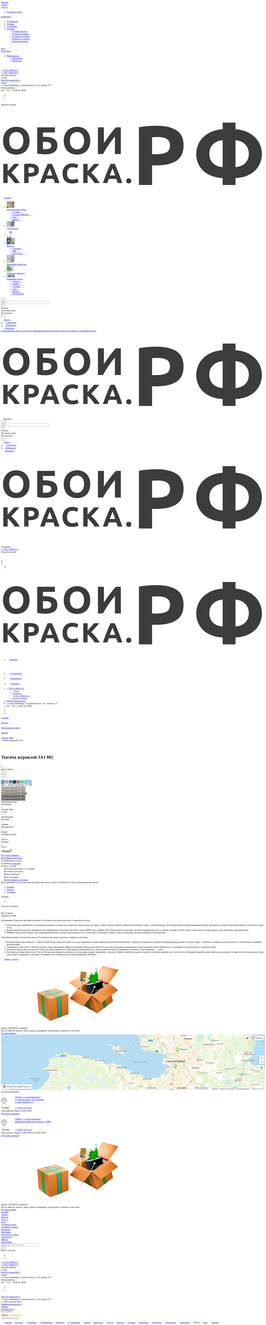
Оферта (4, 1239)
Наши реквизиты (20, 41)
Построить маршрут (10, 1114)
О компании (12, 21)
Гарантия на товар (21, 36)
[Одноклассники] (6, 782)
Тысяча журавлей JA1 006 (13, 788)
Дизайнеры (12, 26)
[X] (14, 782)
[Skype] (26, 782)
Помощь (11, 29)
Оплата (10, 889)
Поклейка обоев (14, 12)
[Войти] (2, 558)
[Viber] (18, 782)
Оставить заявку (9, 1033)
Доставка (11, 892)
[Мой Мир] (10, 782)
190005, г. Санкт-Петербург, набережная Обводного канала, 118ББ (33, 1120)
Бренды (4, 1217)
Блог (3, 1222)
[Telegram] (30, 782)
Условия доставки (20, 34)
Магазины (17, 61)
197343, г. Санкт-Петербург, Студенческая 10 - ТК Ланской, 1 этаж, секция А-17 (29, 1099)
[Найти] (3, 316)
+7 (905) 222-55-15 (23, 1108)
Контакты (5, 1229)
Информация (13, 56)
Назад (16, 691)
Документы (6, 1237)
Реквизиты (17, 58)
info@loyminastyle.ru (10, 80)
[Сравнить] (3, 775)
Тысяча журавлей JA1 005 (13, 796)
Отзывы (10, 24)
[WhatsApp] (22, 782)
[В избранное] (3, 772)
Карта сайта (6, 1242)
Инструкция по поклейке (16, 880)
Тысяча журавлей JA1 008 (13, 799)
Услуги (4, 1219)
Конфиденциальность (11, 1304)
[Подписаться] (3, 1247)
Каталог (5, 1212)
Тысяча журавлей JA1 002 (13, 790)
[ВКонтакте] (2, 782)
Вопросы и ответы (21, 39)
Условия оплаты (19, 31)
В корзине (16, 863)
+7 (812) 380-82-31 (9, 70)
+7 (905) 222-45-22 (23, 1129)
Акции (4, 1214)
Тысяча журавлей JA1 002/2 (14, 793)
